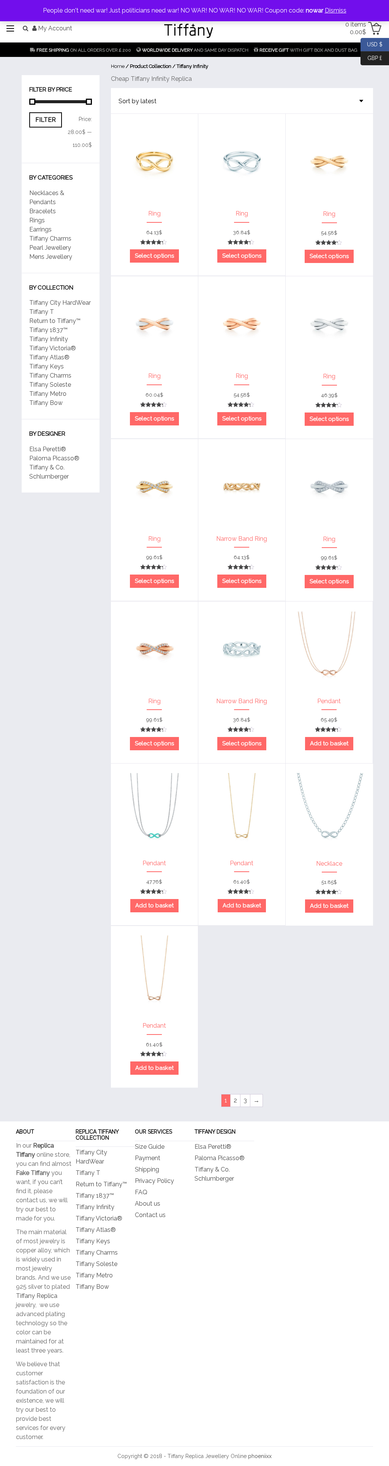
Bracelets (42, 211)
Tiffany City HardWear (60, 302)
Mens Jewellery (50, 256)
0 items (355, 28)
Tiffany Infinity (48, 339)
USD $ (372, 43)
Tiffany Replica (36, 1295)
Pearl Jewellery (50, 247)
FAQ (141, 1192)
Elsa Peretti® (47, 449)
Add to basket (329, 743)
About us (147, 1203)
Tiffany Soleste (50, 384)
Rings (37, 220)
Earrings (40, 229)
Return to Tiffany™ (55, 320)
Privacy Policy (154, 1180)
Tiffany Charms (50, 238)
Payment (147, 1158)
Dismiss (335, 10)
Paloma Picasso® (54, 458)
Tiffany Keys (46, 366)
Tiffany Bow (46, 402)
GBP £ (371, 57)
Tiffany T (41, 311)
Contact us (150, 1215)
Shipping (147, 1169)
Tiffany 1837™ (48, 330)
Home (118, 66)
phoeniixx (260, 1456)
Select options (154, 255)
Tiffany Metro (47, 393)
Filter (45, 119)
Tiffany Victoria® (52, 348)
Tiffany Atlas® (49, 357)
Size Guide (149, 1146)
